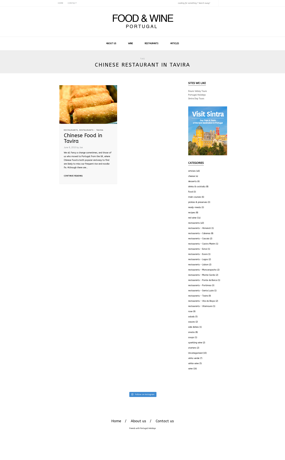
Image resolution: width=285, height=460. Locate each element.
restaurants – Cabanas (199, 233)
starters (192, 348)
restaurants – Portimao (199, 285)
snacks (191, 332)
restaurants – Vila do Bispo (201, 301)
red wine (192, 218)
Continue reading (73, 176)
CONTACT (72, 3)
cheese (191, 176)
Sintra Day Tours (196, 98)
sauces (191, 322)
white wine (193, 363)
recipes (191, 212)
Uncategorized (195, 353)
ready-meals (194, 207)
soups (191, 337)
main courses (194, 197)
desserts (192, 181)
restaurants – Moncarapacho (202, 270)
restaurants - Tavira (91, 130)
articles (192, 171)
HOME (60, 3)
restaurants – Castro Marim (201, 244)
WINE (130, 43)
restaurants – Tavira (198, 296)
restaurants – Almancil (199, 228)
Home (116, 421)
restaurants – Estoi (197, 249)
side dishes (193, 327)
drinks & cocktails (196, 186)
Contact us (165, 421)
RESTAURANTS (151, 43)
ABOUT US (111, 43)
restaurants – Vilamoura (200, 306)
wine (190, 368)
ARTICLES (174, 43)
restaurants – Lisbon (198, 264)
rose (190, 311)
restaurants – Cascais (198, 238)
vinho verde (193, 358)
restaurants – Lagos (198, 259)
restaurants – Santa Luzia (201, 290)
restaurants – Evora (198, 254)
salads (191, 316)
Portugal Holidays (197, 95)
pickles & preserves (197, 202)
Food (190, 192)
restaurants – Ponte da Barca (202, 280)
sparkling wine (195, 342)
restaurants (71, 130)
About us (138, 421)
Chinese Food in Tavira (83, 138)
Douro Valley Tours (197, 91)
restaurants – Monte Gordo (201, 275)
